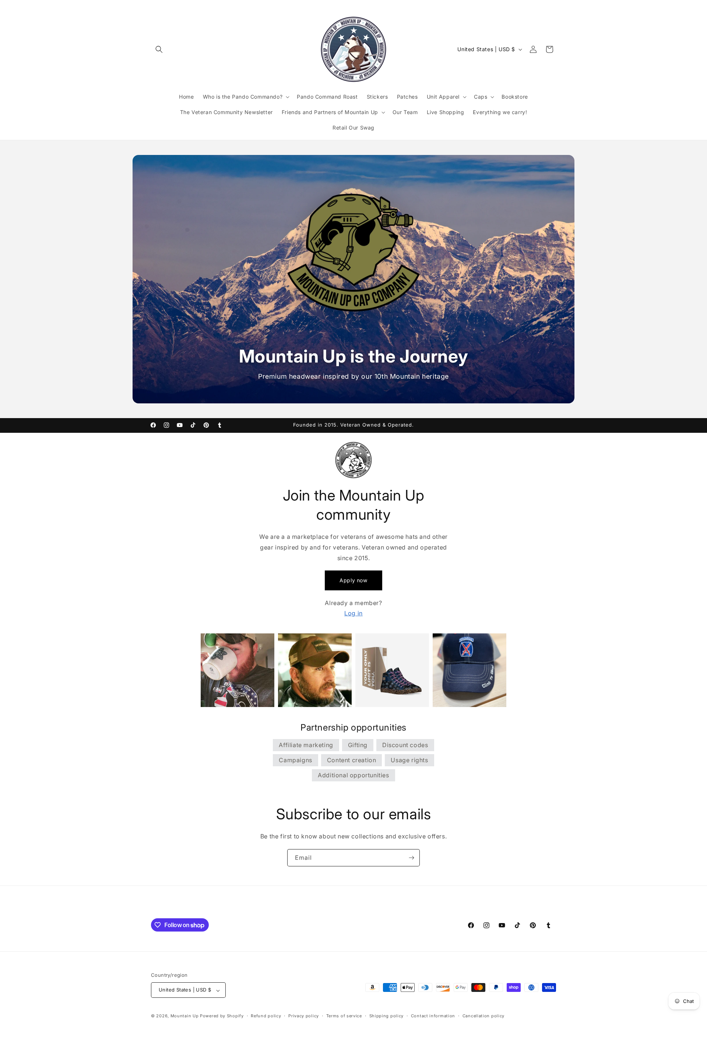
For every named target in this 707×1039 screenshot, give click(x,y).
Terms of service (344, 1015)
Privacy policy (303, 1015)
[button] (159, 49)
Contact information (433, 1015)
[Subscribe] (411, 857)
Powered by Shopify (222, 1016)
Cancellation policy (483, 1015)
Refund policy (266, 1015)
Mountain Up (185, 1016)
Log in (353, 613)
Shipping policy (386, 1015)
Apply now (353, 580)
